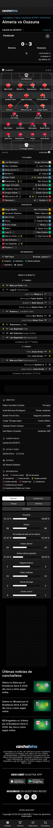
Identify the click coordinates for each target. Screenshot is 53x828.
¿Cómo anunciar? (26, 810)
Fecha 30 (47, 30)
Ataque (14, 504)
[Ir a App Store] (17, 781)
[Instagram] (26, 797)
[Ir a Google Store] (35, 781)
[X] (19, 797)
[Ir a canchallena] (10, 11)
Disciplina (26, 509)
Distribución (38, 498)
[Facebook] (34, 797)
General (13, 498)
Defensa (38, 504)
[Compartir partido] (47, 36)
